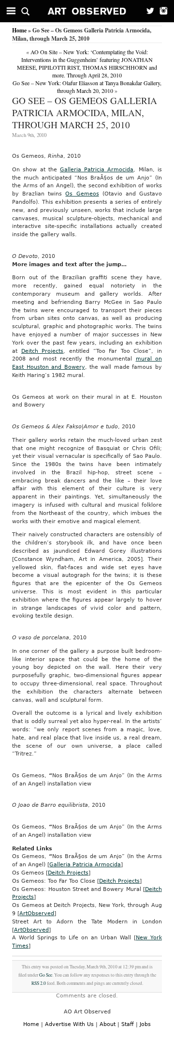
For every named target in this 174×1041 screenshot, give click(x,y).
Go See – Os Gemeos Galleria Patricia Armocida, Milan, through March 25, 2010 (84, 112)
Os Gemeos (82, 194)
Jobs (145, 1024)
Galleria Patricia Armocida (96, 169)
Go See (45, 975)
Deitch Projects (42, 351)
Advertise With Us (69, 1024)
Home (19, 30)
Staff (127, 1024)
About (108, 1024)
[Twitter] (147, 11)
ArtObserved (36, 913)
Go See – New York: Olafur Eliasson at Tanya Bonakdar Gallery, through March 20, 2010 (87, 86)
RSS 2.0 (38, 983)
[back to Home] (87, 11)
